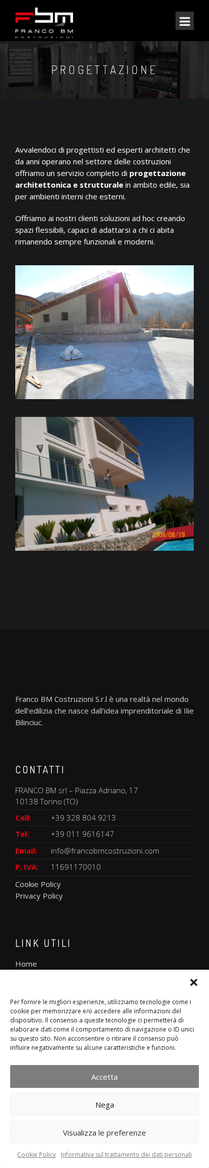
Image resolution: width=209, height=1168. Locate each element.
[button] (194, 982)
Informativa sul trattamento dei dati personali (126, 1154)
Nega (104, 1105)
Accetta (104, 1077)
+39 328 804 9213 (83, 817)
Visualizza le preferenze (104, 1132)
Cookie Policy (36, 1154)
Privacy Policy (39, 896)
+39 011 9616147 (82, 834)
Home (26, 964)
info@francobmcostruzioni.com (105, 850)
